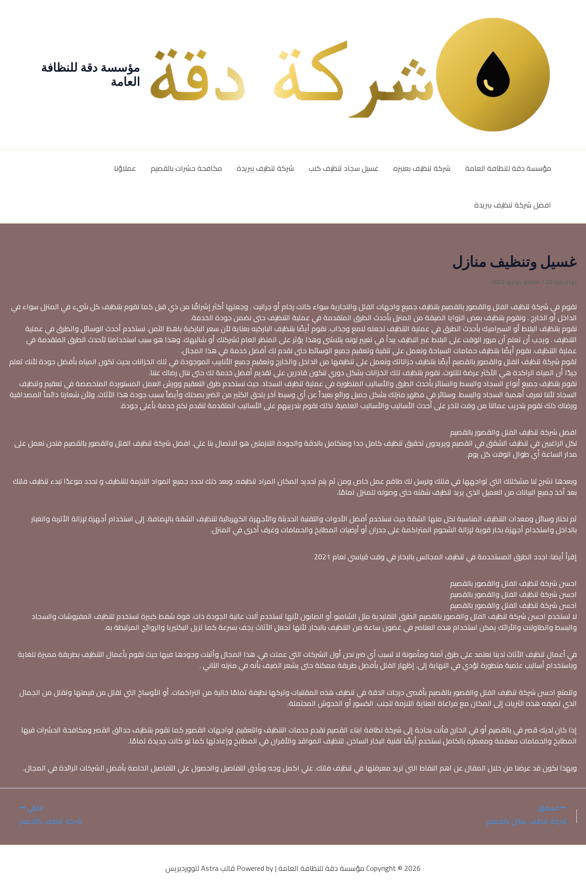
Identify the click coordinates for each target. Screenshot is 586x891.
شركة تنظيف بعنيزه (421, 168)
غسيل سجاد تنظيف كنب (344, 168)
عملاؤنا (125, 168)
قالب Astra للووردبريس (200, 868)
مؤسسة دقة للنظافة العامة (90, 74)
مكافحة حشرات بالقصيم (186, 168)
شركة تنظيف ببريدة (265, 168)
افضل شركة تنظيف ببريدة (512, 205)
